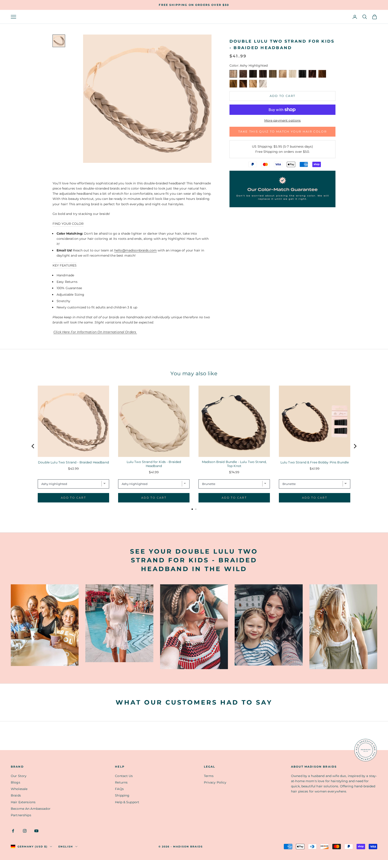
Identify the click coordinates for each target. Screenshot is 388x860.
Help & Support (127, 802)
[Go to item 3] (59, 41)
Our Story (18, 776)
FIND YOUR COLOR (68, 224)
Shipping (122, 795)
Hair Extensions (23, 802)
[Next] (354, 446)
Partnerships (21, 815)
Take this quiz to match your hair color (282, 131)
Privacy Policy (215, 782)
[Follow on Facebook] (13, 831)
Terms (209, 776)
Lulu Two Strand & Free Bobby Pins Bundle (314, 462)
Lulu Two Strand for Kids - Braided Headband (154, 464)
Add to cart (282, 96)
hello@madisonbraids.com (135, 250)
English (65, 846)
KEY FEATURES (65, 265)
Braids (16, 795)
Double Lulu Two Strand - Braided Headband (73, 462)
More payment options (282, 120)
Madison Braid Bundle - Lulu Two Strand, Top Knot (234, 464)
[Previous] (33, 446)
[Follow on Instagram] (24, 831)
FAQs (119, 789)
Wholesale (19, 789)
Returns (121, 782)
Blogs (15, 782)
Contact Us (124, 776)
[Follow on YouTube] (36, 831)
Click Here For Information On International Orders (95, 332)
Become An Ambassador (31, 809)
